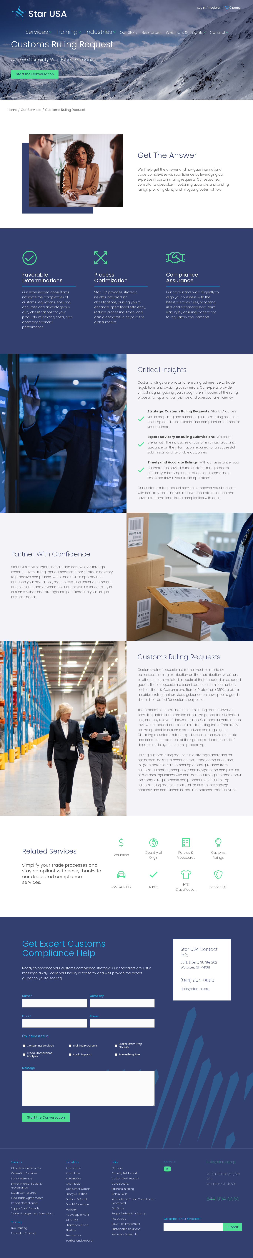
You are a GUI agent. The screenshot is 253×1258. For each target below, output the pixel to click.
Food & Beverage (77, 1204)
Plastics (71, 1230)
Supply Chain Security (25, 1208)
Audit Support (82, 1054)
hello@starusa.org (221, 1162)
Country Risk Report (124, 1173)
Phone (94, 1016)
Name (27, 996)
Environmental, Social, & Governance (26, 1185)
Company (97, 996)
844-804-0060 (223, 1199)
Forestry (71, 1209)
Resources (151, 32)
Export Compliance (23, 1193)
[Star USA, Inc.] (39, 20)
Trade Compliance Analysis (40, 1055)
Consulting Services (40, 1045)
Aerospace (73, 1168)
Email (26, 1016)
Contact (217, 32)
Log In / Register (209, 8)
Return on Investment (126, 1224)
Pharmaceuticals (77, 1225)
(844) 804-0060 (197, 980)
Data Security (120, 1184)
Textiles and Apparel (79, 1240)
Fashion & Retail (76, 1199)
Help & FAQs (119, 1194)
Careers (117, 1168)
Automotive (73, 1178)
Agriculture (73, 1173)
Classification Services (26, 1168)
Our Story (128, 32)
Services (36, 32)
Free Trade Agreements (27, 1198)
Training (67, 32)
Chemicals (73, 1184)
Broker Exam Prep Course (130, 1045)
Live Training (19, 1228)
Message (28, 1068)
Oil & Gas (72, 1220)
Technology (73, 1235)
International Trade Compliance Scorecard (133, 1201)
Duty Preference (21, 1178)
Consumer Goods (78, 1189)
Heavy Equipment (77, 1215)
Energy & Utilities (76, 1194)
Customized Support (125, 1178)
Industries (98, 32)
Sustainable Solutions (126, 1229)
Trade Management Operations (32, 1213)
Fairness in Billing (123, 1189)
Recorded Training (23, 1233)
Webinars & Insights (184, 32)
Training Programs (85, 1045)
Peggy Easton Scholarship (129, 1213)
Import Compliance (24, 1203)
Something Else (129, 1054)
